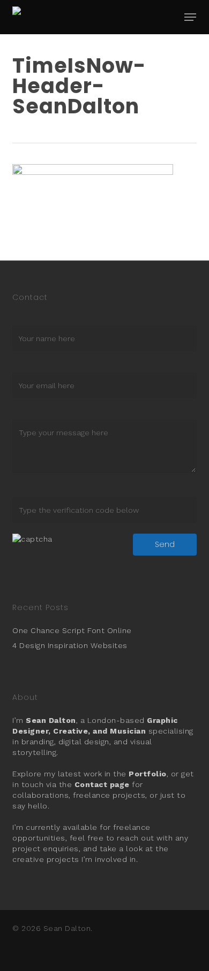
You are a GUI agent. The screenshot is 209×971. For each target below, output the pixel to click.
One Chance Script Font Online (72, 630)
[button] (190, 17)
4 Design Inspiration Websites (70, 645)
